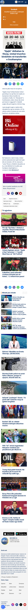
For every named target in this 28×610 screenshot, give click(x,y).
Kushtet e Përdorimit (11, 577)
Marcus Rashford (18, 201)
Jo (5, 19)
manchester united (7, 201)
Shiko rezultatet (14, 25)
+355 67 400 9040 (14, 542)
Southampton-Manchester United (10, 206)
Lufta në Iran (12, 587)
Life (20, 593)
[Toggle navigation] (25, 2)
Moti (20, 590)
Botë (10, 584)
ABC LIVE (20, 1)
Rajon (2, 593)
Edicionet (21, 587)
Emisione (21, 584)
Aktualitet (3, 587)
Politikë (3, 590)
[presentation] (24, 293)
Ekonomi (11, 593)
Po (5, 17)
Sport (4, 198)
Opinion (3, 584)
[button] (3, 607)
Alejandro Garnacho (13, 198)
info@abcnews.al (14, 540)
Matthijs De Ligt (6, 203)
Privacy (4, 577)
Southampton (16, 203)
